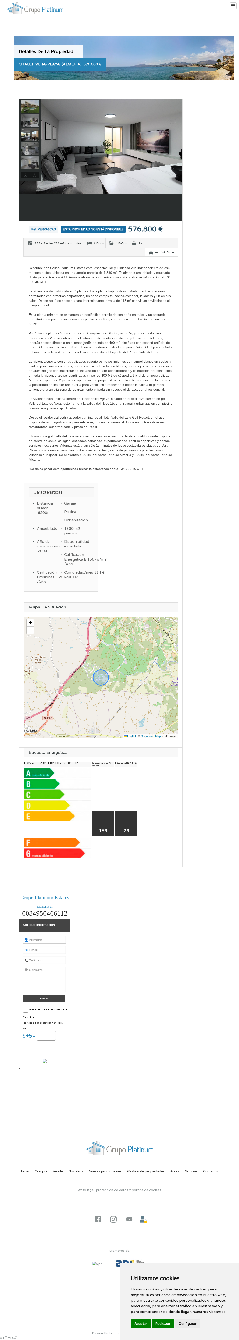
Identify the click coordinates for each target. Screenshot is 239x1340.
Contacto (210, 1171)
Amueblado (44, 528)
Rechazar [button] (162, 1324)
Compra (41, 1171)
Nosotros (75, 1171)
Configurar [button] (188, 1324)
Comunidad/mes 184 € (71, 572)
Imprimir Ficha (164, 252)
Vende (58, 1171)
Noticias (191, 1171)
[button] (30, 623)
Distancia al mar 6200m (44, 508)
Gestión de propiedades (146, 1171)
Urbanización (71, 520)
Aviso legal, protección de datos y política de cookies (119, 1190)
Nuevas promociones (105, 1171)
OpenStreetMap (151, 736)
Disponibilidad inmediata (71, 544)
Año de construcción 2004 (44, 546)
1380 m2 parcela (71, 531)
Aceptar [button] (140, 1324)
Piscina (70, 511)
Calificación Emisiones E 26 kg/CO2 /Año (44, 577)
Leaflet (131, 736)
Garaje (70, 503)
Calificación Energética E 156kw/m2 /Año (71, 559)
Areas (174, 1171)
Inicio (25, 1171)
